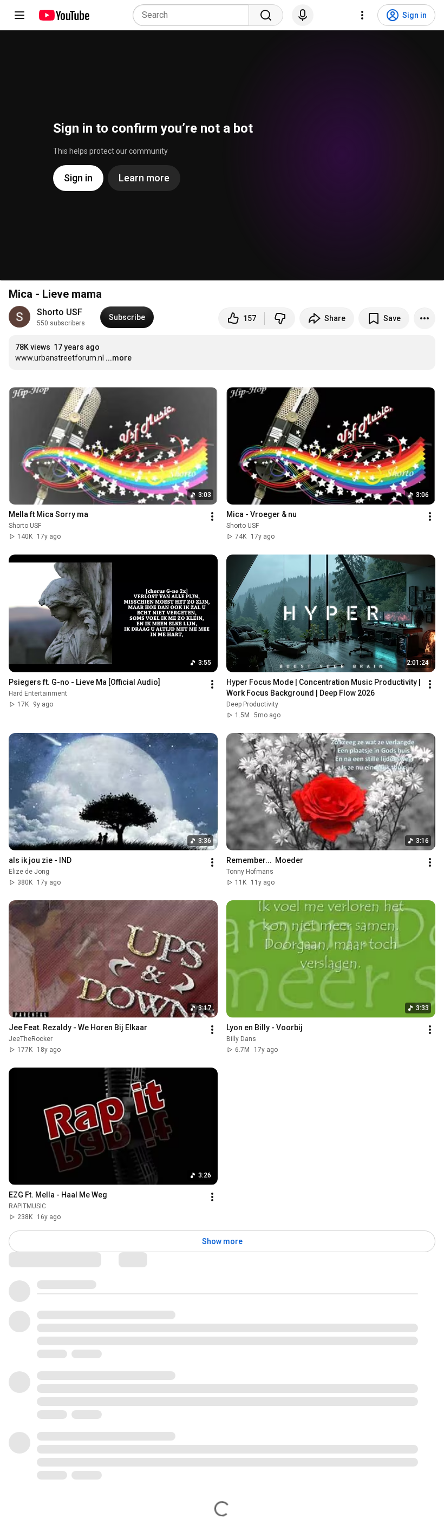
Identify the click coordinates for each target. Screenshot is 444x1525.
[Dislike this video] (280, 318)
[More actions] (424, 318)
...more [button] (119, 358)
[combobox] (194, 15)
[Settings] (362, 15)
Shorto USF (59, 312)
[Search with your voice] (303, 15)
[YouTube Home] (63, 15)
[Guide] (19, 15)
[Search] (266, 15)
